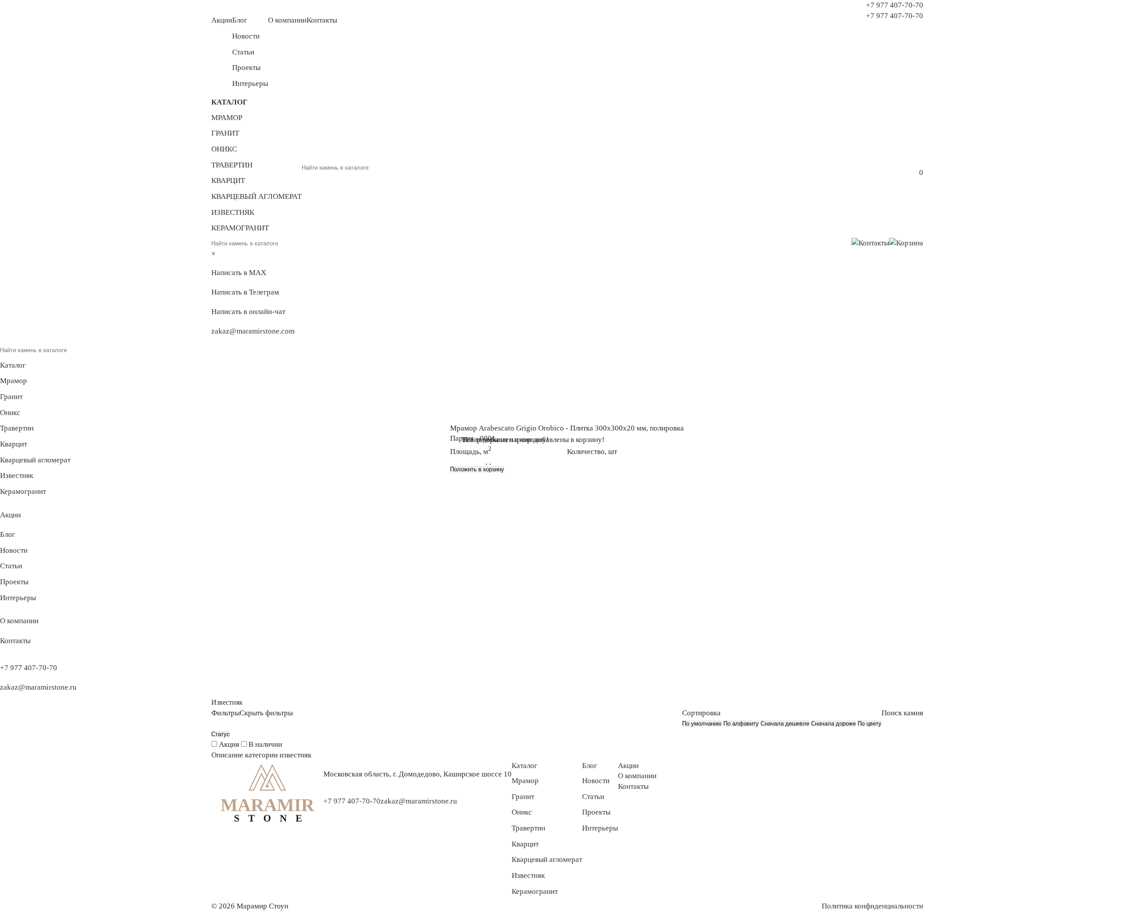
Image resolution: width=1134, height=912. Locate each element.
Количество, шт (592, 451)
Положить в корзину (477, 469)
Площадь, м (470, 450)
